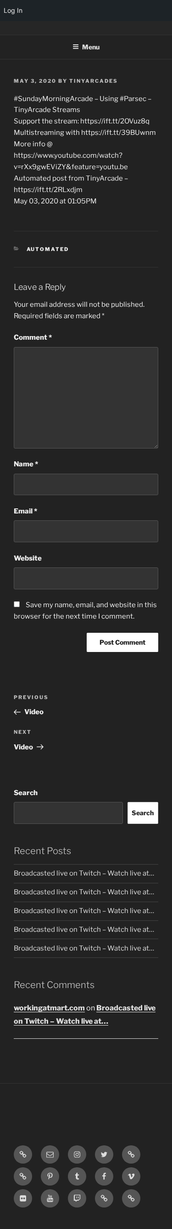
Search (26, 793)
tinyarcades (93, 81)
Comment (33, 337)
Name (26, 464)
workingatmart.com (49, 1008)
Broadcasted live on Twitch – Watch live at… (84, 873)
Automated (48, 249)
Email (25, 511)
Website (28, 558)
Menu (91, 47)
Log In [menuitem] (13, 10)
